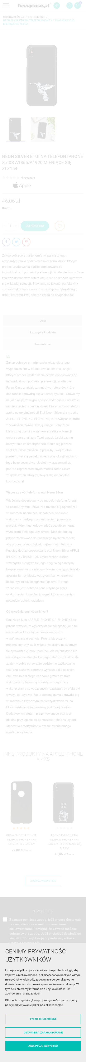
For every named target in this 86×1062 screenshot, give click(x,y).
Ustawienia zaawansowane (43, 1032)
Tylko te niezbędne (43, 1019)
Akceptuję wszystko (43, 1045)
